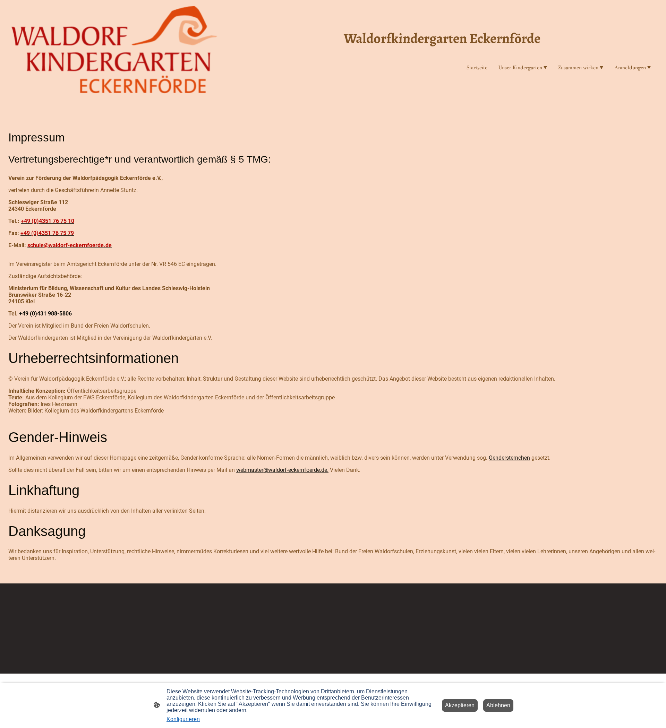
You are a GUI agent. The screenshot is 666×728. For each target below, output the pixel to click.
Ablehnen (498, 705)
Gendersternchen (509, 457)
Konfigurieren (183, 719)
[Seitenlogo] (114, 52)
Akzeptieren (460, 705)
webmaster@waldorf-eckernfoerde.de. (282, 470)
